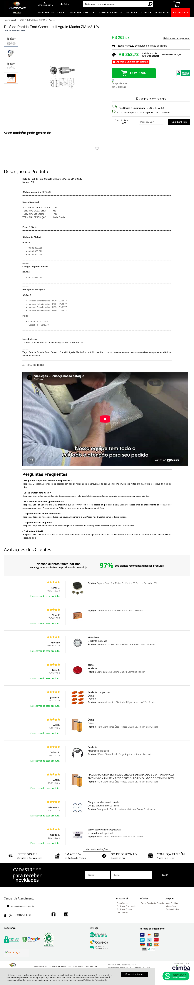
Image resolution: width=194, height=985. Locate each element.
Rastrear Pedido (172, 909)
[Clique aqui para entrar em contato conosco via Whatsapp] (175, 976)
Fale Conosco (122, 912)
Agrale (52, 20)
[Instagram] (66, 914)
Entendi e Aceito (134, 974)
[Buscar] (150, 4)
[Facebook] (53, 914)
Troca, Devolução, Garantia (152, 903)
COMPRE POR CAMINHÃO (32, 20)
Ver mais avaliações (97, 849)
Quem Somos (122, 903)
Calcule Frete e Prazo (123, 121)
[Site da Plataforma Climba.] (181, 966)
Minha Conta (171, 906)
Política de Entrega (124, 909)
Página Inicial (10, 20)
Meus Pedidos (172, 903)
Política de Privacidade (95, 980)
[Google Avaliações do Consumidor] (16, 953)
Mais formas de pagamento (176, 38)
